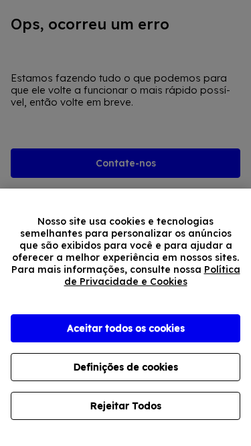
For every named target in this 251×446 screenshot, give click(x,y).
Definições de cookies (126, 367)
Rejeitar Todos (125, 406)
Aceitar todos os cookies (126, 328)
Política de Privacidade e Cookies (152, 275)
